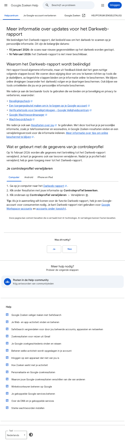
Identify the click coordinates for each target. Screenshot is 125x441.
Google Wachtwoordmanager (26, 115)
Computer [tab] (14, 177)
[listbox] (16, 435)
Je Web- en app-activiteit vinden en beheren (35, 322)
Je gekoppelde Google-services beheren (33, 393)
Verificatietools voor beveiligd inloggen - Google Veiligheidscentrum (49, 110)
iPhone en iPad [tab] (45, 177)
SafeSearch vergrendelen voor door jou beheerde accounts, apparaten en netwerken (57, 329)
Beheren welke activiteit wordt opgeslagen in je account (41, 350)
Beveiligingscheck (19, 101)
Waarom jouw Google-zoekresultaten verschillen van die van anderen (48, 379)
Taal (11, 430)
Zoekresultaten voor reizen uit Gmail (30, 336)
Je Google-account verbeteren (39, 15)
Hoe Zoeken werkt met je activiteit (29, 365)
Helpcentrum (11, 15)
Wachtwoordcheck (20, 119)
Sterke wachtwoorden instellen (27, 408)
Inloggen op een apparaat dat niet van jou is (35, 358)
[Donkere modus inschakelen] (31, 435)
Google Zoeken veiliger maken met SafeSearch (36, 315)
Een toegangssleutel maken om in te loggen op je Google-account (48, 105)
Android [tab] (28, 177)
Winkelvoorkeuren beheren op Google (31, 386)
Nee (70, 249)
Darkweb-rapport (53, 186)
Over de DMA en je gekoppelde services (32, 401)
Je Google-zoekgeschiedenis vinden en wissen (36, 343)
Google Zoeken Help (24, 5)
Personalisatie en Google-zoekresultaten (33, 372)
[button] (6, 5)
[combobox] (73, 5)
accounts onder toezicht (51, 208)
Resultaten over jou (42, 125)
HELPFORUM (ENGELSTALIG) (106, 15)
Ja (54, 249)
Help (8, 307)
